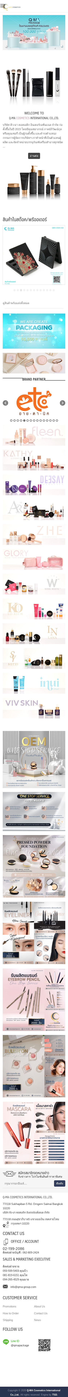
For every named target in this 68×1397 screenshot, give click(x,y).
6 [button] (27, 420)
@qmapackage (20, 1345)
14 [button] (54, 420)
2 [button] (14, 420)
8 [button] (34, 420)
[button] (14, 290)
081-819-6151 (11, 1275)
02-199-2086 (13, 1248)
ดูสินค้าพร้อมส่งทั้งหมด (16, 303)
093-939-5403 (11, 1270)
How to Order (11, 1313)
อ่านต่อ (34, 155)
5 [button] (24, 420)
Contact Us (41, 1313)
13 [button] (50, 420)
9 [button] (37, 420)
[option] (34, 401)
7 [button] (31, 420)
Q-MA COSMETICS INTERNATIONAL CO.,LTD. (28, 1197)
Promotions (9, 1306)
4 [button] (21, 420)
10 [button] (41, 420)
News (37, 1320)
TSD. (55, 1394)
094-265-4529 (11, 1279)
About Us (39, 1306)
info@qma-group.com (23, 1286)
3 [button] (18, 420)
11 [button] (44, 420)
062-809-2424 (31, 1252)
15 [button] (57, 420)
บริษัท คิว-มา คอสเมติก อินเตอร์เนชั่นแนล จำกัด (26, 1212)
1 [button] (11, 420)
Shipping (8, 1320)
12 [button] (47, 420)
